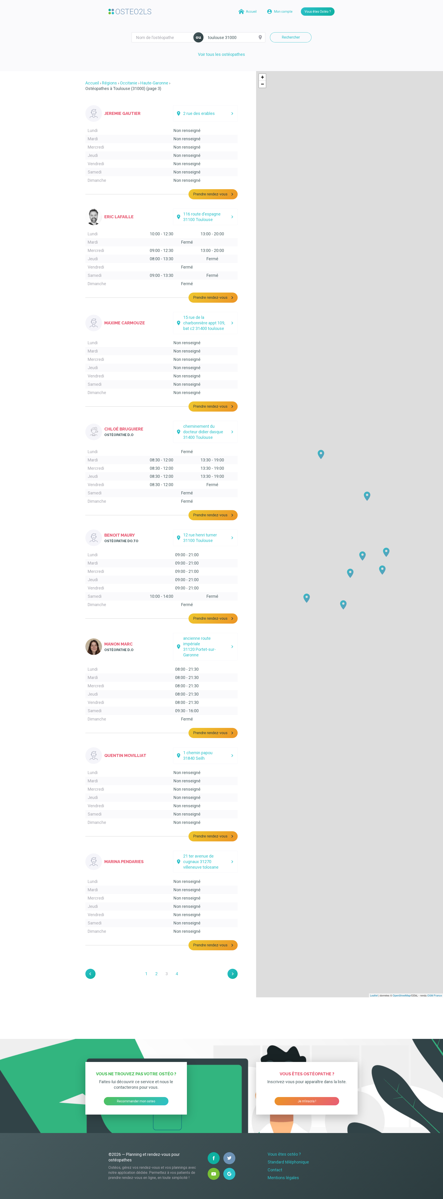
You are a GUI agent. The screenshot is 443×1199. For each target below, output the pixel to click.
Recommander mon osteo (136, 1101)
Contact (275, 1169)
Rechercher (291, 37)
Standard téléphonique (288, 1162)
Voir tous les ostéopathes (221, 54)
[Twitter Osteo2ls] (229, 1158)
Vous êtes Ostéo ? (318, 11)
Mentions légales (283, 1177)
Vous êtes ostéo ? (284, 1154)
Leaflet (374, 995)
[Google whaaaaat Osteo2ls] (229, 1174)
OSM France (434, 995)
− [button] (262, 84)
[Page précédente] (90, 974)
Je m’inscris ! (307, 1101)
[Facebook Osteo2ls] (214, 1158)
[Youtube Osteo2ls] (214, 1174)
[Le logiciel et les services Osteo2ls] (129, 11)
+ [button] (262, 77)
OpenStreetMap (401, 995)
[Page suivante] (232, 974)
